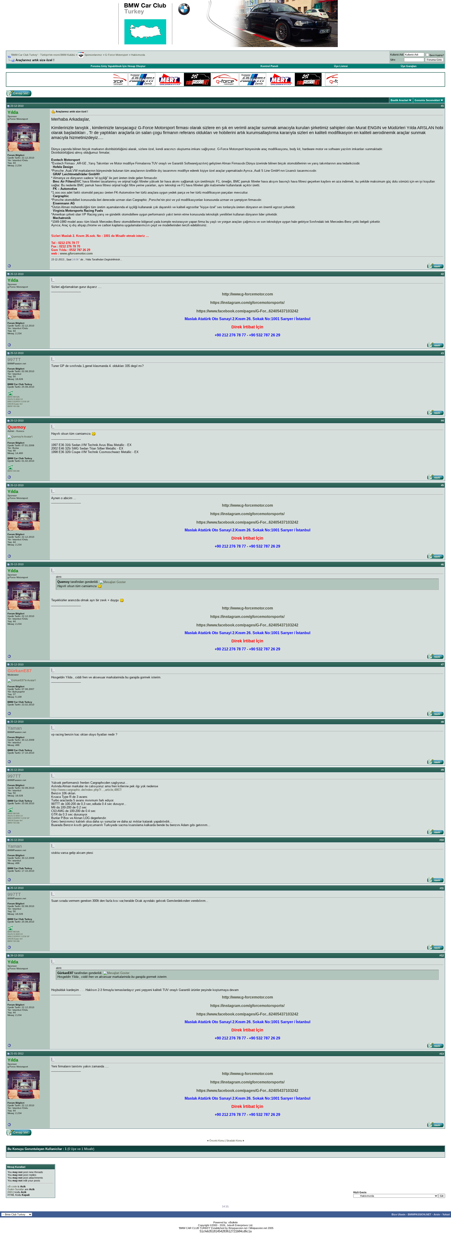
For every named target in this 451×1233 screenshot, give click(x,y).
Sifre (392, 59)
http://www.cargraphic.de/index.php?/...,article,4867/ (86, 790)
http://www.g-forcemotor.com (247, 294)
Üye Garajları (408, 66)
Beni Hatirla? (437, 55)
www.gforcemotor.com (76, 253)
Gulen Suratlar (16, 1189)
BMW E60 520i (13, 397)
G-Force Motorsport (116, 54)
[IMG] (11, 1192)
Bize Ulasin (398, 1214)
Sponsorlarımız (93, 54)
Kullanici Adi (396, 54)
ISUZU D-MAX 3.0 (15, 399)
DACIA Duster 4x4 (15, 404)
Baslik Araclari (399, 100)
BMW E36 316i (13, 471)
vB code (12, 1186)
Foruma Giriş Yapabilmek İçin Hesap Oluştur (118, 66)
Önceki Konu (216, 1140)
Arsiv (437, 1214)
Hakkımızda (138, 54)
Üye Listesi (341, 66)
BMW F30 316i (13, 406)
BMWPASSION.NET (419, 1214)
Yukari (446, 1214)
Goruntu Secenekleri (427, 100)
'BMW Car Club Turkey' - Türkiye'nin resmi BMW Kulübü (43, 54)
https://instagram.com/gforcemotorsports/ (247, 303)
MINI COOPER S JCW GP (18, 401)
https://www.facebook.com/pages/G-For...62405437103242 (247, 311)
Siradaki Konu (234, 1140)
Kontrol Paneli (269, 66)
